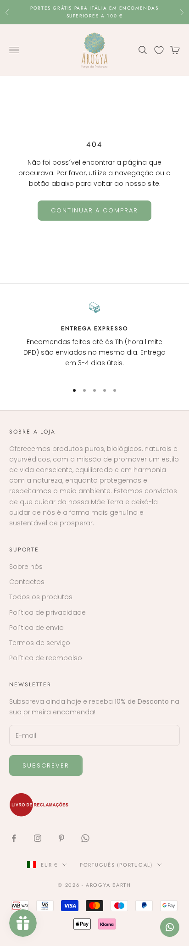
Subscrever (45, 765)
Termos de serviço (39, 642)
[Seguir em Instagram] (37, 838)
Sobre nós (26, 566)
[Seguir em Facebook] (13, 838)
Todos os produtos (40, 596)
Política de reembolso (45, 657)
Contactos (26, 581)
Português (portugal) (116, 864)
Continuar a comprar (94, 210)
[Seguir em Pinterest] (61, 838)
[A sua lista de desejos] (159, 50)
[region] (94, 338)
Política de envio (36, 627)
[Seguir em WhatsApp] (85, 838)
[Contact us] (169, 927)
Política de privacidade (47, 612)
